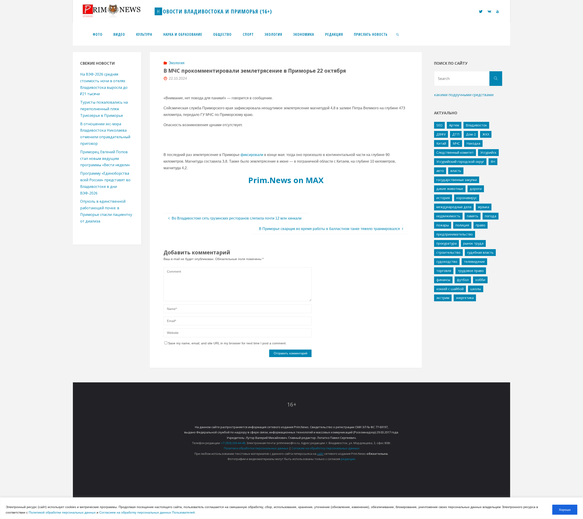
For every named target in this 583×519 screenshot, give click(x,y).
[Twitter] (480, 11)
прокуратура (446, 243)
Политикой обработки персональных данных (62, 512)
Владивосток (476, 125)
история (443, 198)
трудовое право (471, 270)
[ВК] (489, 11)
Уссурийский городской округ (460, 161)
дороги (476, 189)
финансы (443, 280)
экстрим (442, 298)
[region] (291, 508)
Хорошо (565, 509)
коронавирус (466, 198)
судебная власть (480, 252)
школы (475, 289)
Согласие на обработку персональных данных (325, 448)
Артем (454, 125)
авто (440, 171)
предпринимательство (454, 234)
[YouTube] (497, 11)
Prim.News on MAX (286, 180)
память (472, 216)
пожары (442, 225)
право (480, 225)
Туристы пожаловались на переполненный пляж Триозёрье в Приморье (104, 109)
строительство (448, 252)
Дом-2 (471, 134)
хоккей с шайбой (450, 289)
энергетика (465, 298)
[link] (397, 34)
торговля (443, 270)
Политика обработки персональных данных (256, 448)
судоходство (446, 261)
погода (490, 216)
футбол (463, 280)
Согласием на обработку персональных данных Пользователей (147, 512)
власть (455, 171)
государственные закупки (456, 180)
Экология (176, 63)
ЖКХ (485, 134)
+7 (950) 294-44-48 (233, 443)
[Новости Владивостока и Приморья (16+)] (116, 11)
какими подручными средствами (464, 94)
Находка (473, 143)
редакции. (348, 459)
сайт (320, 454)
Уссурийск (488, 152)
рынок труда (473, 243)
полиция (462, 225)
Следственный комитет (455, 152)
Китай (441, 143)
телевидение (474, 261)
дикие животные (449, 189)
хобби (480, 280)
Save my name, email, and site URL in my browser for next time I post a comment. (227, 343)
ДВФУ (441, 134)
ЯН (493, 161)
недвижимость (448, 216)
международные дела (453, 207)
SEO (439, 125)
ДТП (455, 134)
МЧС (456, 143)
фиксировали (251, 155)
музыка (483, 207)
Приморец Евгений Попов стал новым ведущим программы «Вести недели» (105, 158)
